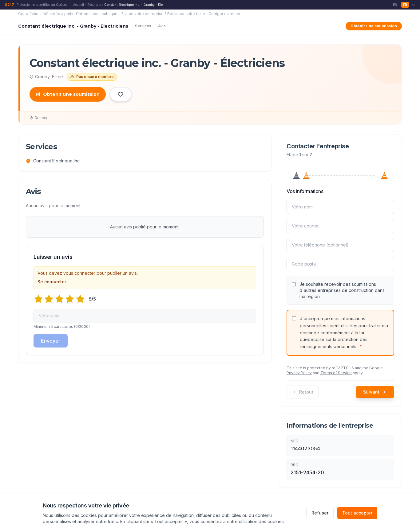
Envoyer (50, 341)
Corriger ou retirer (224, 13)
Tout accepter (357, 512)
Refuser (319, 512)
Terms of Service (336, 373)
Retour (306, 391)
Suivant (371, 391)
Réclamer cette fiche (186, 13)
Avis (162, 26)
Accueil (78, 4)
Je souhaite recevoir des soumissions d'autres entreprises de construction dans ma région (342, 290)
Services (143, 26)
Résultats (94, 4)
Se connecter (52, 281)
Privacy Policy (299, 373)
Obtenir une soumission (374, 26)
